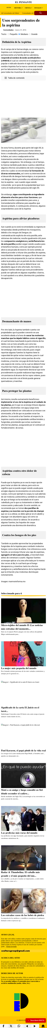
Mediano (24, 34)
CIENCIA (28, 8)
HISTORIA (17, 8)
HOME (9, 7)
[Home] (43, 1027)
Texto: (4, 34)
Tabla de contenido (16, 78)
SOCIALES (37, 8)
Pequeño (13, 34)
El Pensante (23, 2)
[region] (23, 98)
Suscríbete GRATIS (37, 1020)
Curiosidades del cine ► (30, 13)
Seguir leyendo (11, 946)
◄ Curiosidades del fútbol (10, 13)
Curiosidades (8, 30)
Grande (34, 34)
